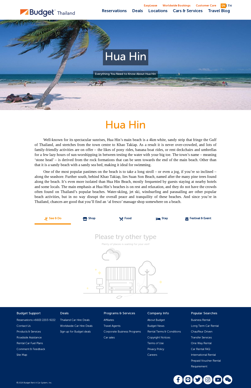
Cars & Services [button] (187, 11)
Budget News (155, 326)
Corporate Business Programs (122, 331)
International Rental (203, 355)
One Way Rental (201, 343)
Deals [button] (137, 11)
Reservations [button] (114, 11)
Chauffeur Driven (201, 331)
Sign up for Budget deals (75, 331)
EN (223, 5)
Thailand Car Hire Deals (74, 320)
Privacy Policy (155, 349)
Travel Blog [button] (219, 11)
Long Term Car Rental (205, 326)
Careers (152, 355)
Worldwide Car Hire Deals (76, 326)
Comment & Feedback (31, 349)
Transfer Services (201, 337)
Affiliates (109, 320)
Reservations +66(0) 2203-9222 (36, 320)
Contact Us (24, 326)
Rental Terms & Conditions (164, 331)
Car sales (109, 337)
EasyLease (150, 5)
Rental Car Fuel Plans (30, 343)
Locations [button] (157, 11)
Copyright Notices (158, 337)
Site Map (22, 355)
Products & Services (29, 331)
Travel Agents (112, 326)
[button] (52, 218)
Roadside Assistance (29, 337)
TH (230, 5)
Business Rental (200, 320)
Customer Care (206, 5)
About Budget (156, 320)
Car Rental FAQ (200, 349)
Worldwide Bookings (176, 5)
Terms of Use (155, 343)
